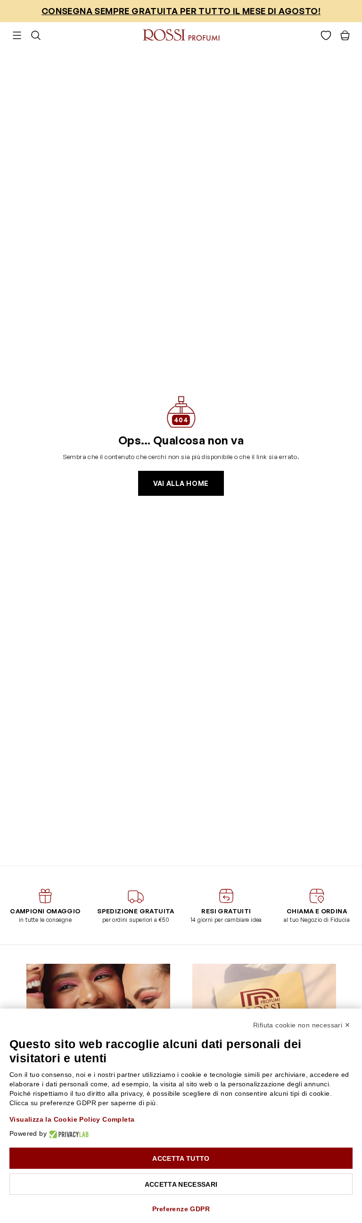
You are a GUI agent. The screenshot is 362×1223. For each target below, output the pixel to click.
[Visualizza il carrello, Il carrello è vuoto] (345, 35)
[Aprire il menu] (17, 35)
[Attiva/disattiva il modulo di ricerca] (35, 35)
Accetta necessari (181, 1184)
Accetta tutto (181, 1158)
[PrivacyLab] (68, 1134)
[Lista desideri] (326, 35)
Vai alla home (181, 483)
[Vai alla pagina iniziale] (181, 35)
